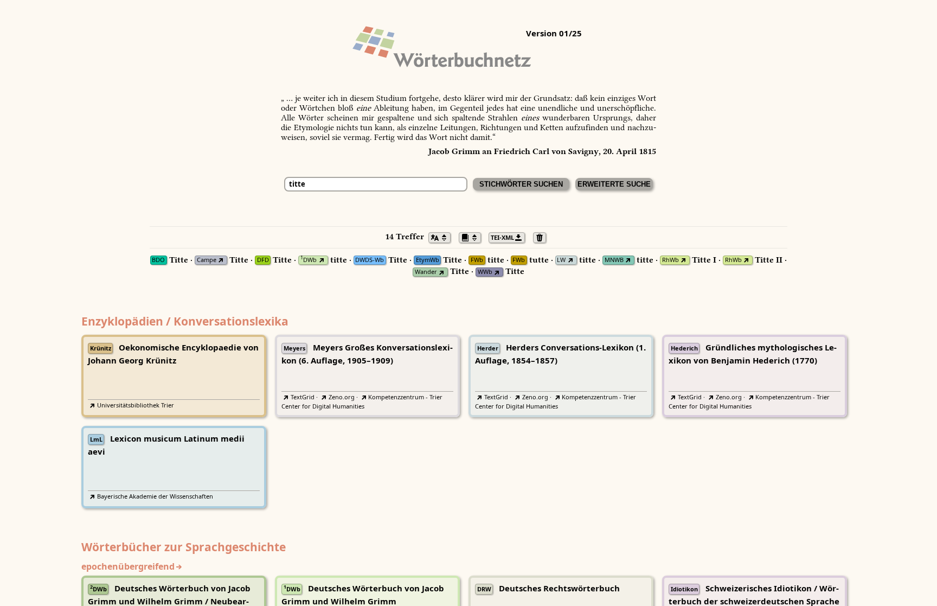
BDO (158, 260)
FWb (477, 260)
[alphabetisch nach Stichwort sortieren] (442, 236)
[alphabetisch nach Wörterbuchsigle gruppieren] (473, 236)
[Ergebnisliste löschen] (542, 236)
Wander (426, 272)
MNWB (614, 260)
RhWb (670, 260)
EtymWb (427, 260)
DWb (308, 260)
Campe (206, 260)
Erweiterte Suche (614, 184)
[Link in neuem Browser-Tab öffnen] (221, 260)
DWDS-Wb (369, 260)
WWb (485, 272)
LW (561, 260)
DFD (263, 260)
